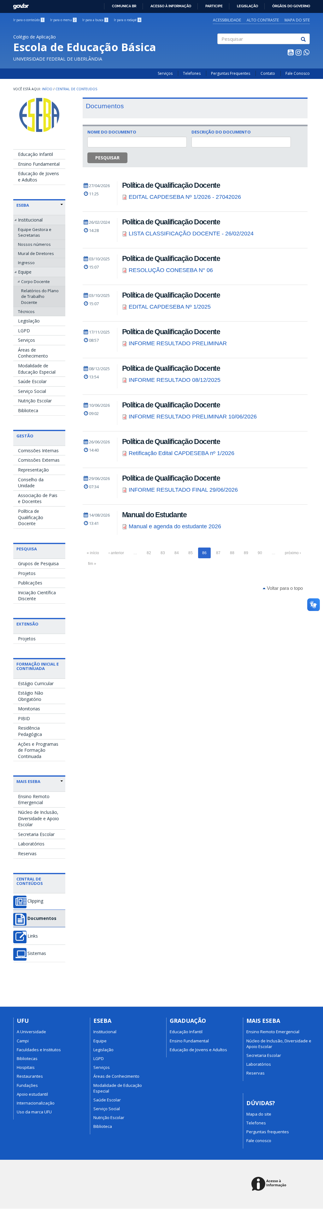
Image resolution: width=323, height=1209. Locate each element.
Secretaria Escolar (36, 834)
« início (93, 553)
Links (32, 936)
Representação (33, 470)
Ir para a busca (94, 20)
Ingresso (26, 262)
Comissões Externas (39, 460)
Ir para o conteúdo (28, 20)
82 (149, 553)
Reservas (27, 853)
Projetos (27, 573)
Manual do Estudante (154, 515)
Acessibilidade (227, 20)
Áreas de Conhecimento (33, 353)
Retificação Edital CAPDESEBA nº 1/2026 (181, 453)
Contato (268, 73)
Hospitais (26, 1067)
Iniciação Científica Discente (37, 596)
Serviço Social (32, 391)
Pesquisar (107, 158)
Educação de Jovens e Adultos (38, 176)
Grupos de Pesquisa (38, 563)
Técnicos (26, 311)
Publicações (30, 583)
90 (260, 553)
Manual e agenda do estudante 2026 (175, 526)
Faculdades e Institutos (39, 1049)
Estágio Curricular (36, 683)
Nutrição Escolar (35, 401)
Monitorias (29, 709)
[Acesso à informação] (269, 1184)
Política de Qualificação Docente (30, 517)
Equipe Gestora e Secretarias (34, 232)
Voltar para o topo (284, 588)
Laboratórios (31, 844)
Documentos (41, 918)
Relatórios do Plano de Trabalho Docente (40, 296)
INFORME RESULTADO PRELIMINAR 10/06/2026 (193, 416)
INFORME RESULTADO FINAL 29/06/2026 (183, 490)
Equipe (25, 272)
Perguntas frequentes (267, 1132)
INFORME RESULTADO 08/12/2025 (174, 380)
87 (218, 553)
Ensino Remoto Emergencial (34, 799)
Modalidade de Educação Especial (37, 369)
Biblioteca (28, 410)
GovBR (19, 4)
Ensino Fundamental (39, 164)
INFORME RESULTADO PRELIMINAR (178, 343)
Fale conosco (258, 1140)
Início (47, 89)
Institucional (30, 220)
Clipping (35, 901)
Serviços (165, 73)
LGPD (24, 331)
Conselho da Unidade (31, 483)
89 (246, 553)
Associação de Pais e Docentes (37, 498)
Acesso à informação (170, 6)
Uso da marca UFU (34, 1112)
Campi (23, 1041)
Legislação (247, 6)
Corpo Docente (35, 281)
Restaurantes (30, 1076)
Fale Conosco (297, 73)
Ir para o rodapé (127, 20)
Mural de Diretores (36, 253)
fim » (92, 563)
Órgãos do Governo (291, 6)
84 (176, 553)
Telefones (192, 73)
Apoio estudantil (32, 1094)
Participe (214, 6)
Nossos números (34, 244)
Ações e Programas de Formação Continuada (38, 750)
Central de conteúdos (29, 881)
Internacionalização (36, 1103)
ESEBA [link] (22, 205)
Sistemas (36, 953)
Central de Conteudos (76, 89)
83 (163, 553)
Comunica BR (124, 6)
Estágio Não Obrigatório (30, 696)
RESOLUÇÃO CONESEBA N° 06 (171, 270)
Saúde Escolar (32, 381)
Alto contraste (263, 20)
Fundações (27, 1085)
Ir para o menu (63, 20)
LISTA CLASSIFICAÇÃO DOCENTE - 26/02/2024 (191, 233)
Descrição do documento (221, 132)
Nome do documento (111, 132)
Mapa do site (297, 20)
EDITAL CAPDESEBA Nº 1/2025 (170, 307)
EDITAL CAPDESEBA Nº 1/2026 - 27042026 (185, 197)
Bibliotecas (27, 1058)
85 (190, 553)
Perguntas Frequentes (230, 73)
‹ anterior (116, 553)
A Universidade (31, 1031)
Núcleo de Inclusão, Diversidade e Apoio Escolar (38, 818)
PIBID (24, 718)
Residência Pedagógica (30, 731)
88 (232, 553)
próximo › (293, 553)
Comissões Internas (38, 450)
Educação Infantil (35, 154)
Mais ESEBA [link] (28, 781)
